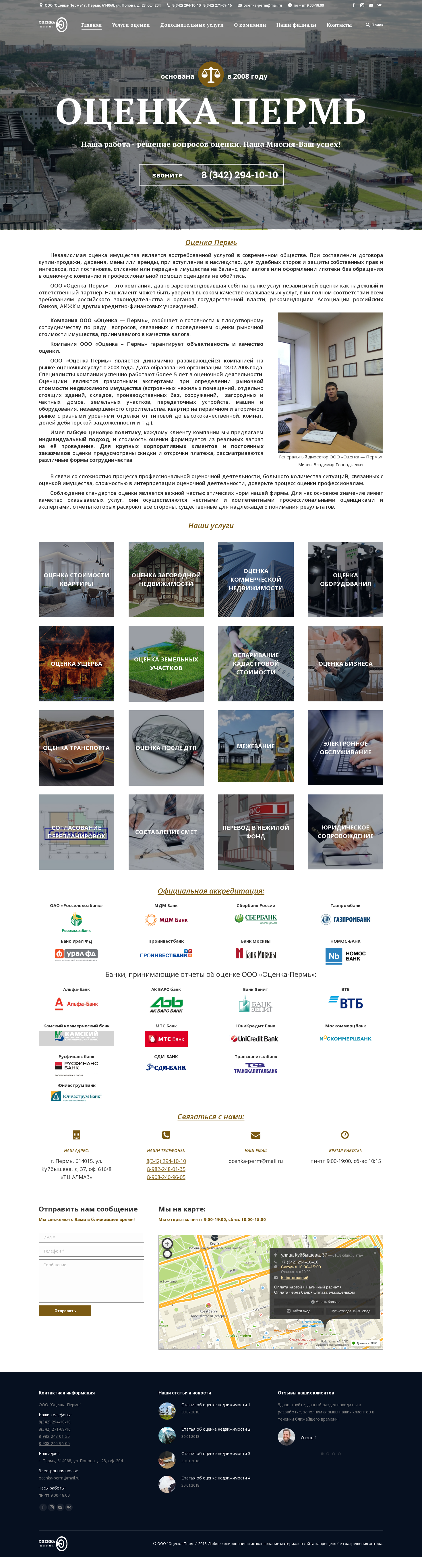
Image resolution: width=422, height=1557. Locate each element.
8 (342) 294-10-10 (240, 174)
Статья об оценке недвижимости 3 (215, 1453)
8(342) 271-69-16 (217, 5)
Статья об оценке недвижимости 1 (215, 1404)
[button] (322, 1453)
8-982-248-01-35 (166, 1169)
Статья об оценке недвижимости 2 (215, 1429)
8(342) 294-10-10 (186, 5)
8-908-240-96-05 (166, 1177)
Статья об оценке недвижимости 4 (215, 1478)
